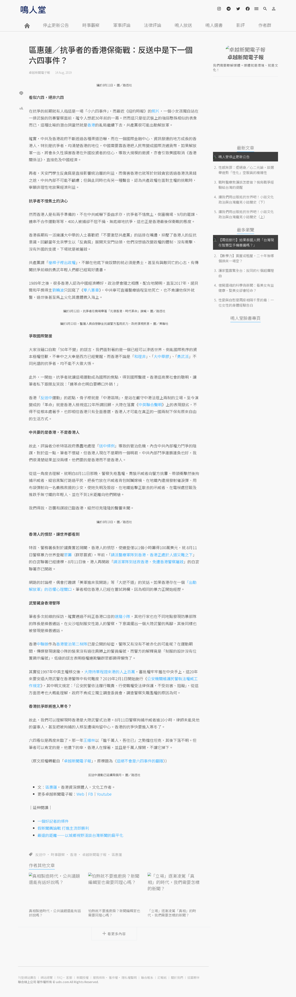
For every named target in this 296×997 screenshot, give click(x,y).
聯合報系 (147, 977)
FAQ (59, 977)
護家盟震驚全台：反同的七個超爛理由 (246, 273)
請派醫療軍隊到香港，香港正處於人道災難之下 (152, 554)
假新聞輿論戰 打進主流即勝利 (63, 828)
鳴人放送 (183, 25)
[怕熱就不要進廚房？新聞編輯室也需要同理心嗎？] (114, 890)
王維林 (89, 740)
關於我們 (177, 977)
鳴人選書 (214, 25)
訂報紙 (162, 977)
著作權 (113, 977)
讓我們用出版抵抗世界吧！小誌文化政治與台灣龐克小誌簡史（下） (246, 199)
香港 (73, 854)
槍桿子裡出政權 (62, 262)
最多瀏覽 (245, 230)
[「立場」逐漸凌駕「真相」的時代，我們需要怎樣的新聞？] (174, 890)
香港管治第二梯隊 (71, 644)
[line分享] (21, 93)
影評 (240, 25)
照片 (155, 111)
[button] (21, 108)
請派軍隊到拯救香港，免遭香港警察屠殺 (148, 561)
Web (80, 794)
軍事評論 (121, 25)
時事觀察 (91, 25)
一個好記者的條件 (53, 821)
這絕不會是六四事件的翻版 (140, 761)
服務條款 (99, 977)
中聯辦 (42, 644)
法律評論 (152, 25)
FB (90, 794)
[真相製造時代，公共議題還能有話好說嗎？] (55, 890)
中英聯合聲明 (150, 404)
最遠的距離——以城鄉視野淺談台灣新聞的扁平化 (80, 835)
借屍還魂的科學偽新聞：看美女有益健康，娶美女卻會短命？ (246, 288)
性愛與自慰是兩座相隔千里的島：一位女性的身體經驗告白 (246, 302)
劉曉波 (58, 290)
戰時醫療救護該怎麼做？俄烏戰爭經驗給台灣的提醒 (246, 184)
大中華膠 (161, 356)
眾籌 (68, 554)
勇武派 (183, 356)
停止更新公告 (56, 25)
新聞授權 (82, 977)
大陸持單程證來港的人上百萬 (109, 671)
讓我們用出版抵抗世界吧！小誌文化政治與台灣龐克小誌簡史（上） (246, 214)
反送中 (40, 854)
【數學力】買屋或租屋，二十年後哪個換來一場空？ (246, 258)
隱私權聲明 (129, 977)
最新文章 (245, 148)
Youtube (104, 794)
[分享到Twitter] (21, 79)
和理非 (140, 356)
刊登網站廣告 (27, 977)
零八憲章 (91, 290)
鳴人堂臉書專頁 (245, 318)
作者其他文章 (42, 865)
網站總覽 (47, 977)
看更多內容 (116, 933)
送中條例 (107, 445)
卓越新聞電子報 (39, 72)
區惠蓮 (117, 854)
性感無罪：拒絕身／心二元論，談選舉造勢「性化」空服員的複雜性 (246, 170)
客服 (69, 977)
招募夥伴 (193, 977)
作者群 (264, 25)
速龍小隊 (122, 616)
